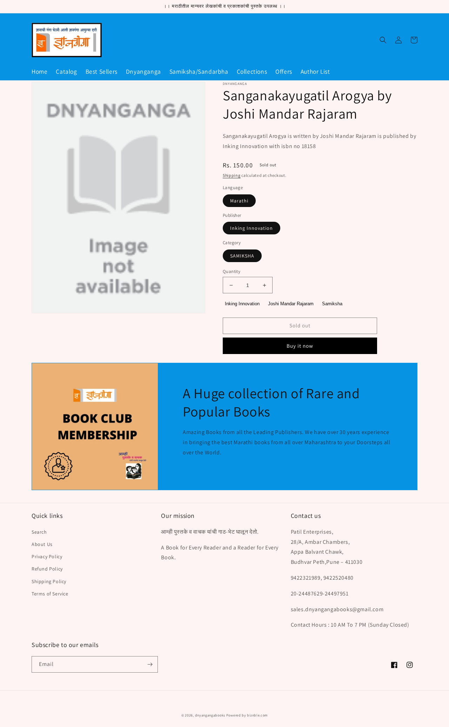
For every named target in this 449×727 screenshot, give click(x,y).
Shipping (232, 175)
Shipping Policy (49, 581)
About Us (42, 544)
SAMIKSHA (242, 256)
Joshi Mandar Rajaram (291, 303)
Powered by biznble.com (247, 715)
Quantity (231, 271)
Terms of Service (50, 594)
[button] (383, 40)
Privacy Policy (47, 556)
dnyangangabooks (210, 715)
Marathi (239, 201)
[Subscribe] (150, 664)
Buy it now (300, 345)
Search (39, 532)
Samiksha (332, 303)
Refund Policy (47, 569)
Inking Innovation (251, 228)
